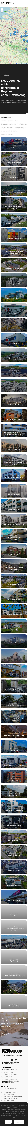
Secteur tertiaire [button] (5, 131)
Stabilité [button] (15, 131)
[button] (13, 3)
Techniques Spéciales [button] (7, 134)
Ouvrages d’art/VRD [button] (20, 127)
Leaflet (18, 63)
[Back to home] (6, 3)
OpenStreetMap (24, 63)
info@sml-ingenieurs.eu (10, 1079)
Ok (8, 1122)
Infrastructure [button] (23, 124)
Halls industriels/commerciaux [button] (9, 120)
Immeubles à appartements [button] (8, 124)
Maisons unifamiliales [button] (6, 127)
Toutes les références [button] (7, 117)
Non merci (19, 1122)
